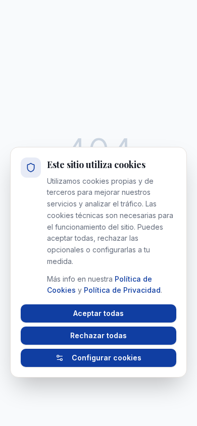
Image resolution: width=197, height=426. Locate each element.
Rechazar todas (98, 335)
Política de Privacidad (122, 290)
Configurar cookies (106, 357)
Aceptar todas (98, 313)
